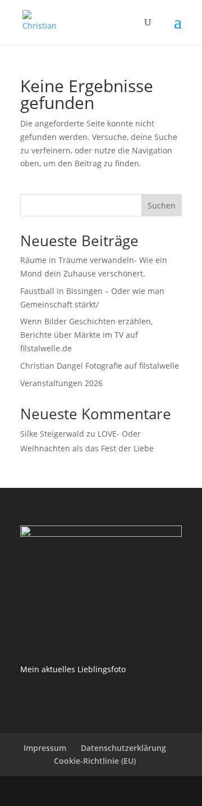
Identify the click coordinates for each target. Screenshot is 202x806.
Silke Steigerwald (52, 433)
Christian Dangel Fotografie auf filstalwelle (99, 365)
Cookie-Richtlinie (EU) (95, 760)
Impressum (45, 747)
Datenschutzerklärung (123, 747)
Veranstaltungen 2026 (61, 383)
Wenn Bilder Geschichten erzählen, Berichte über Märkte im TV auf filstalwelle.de (86, 335)
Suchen (162, 205)
